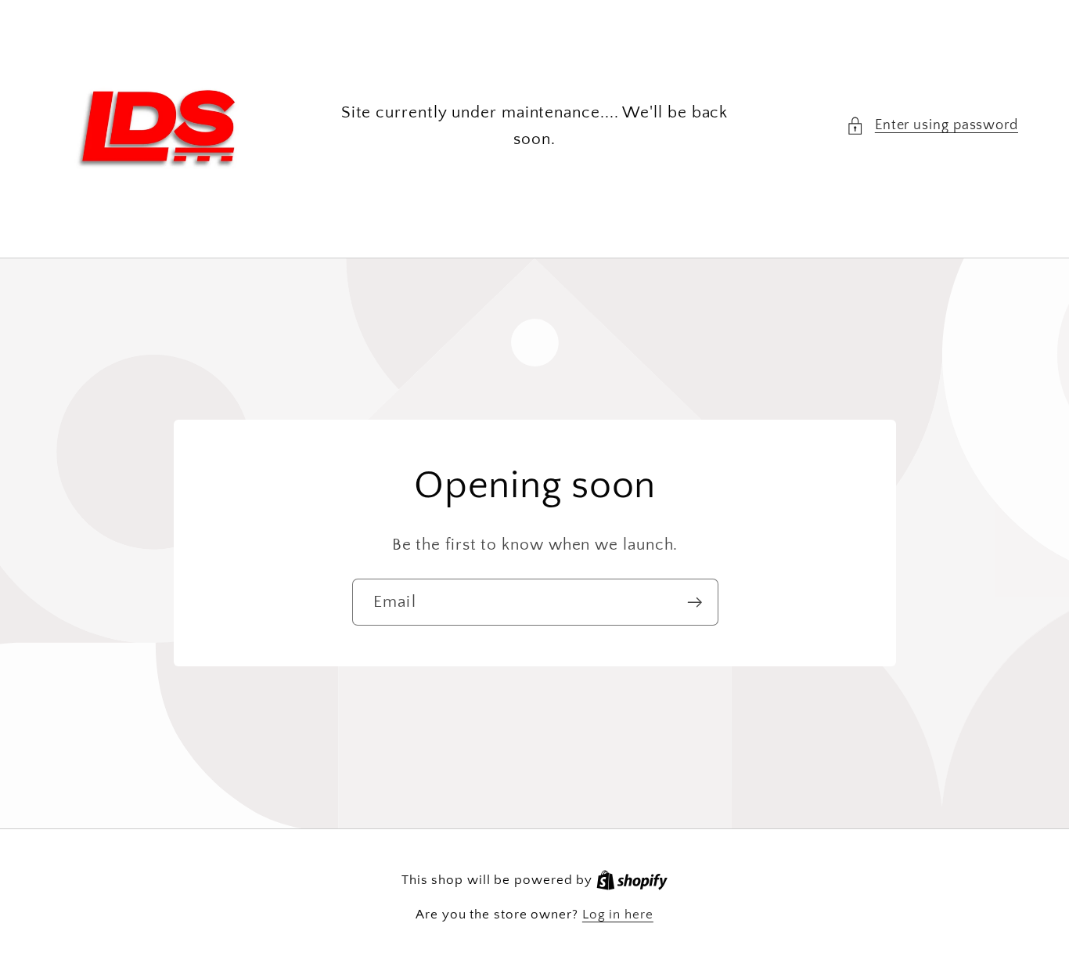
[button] (932, 125)
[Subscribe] (694, 602)
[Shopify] (632, 880)
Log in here (617, 914)
